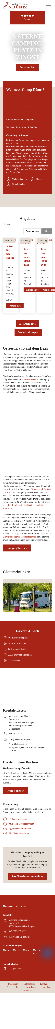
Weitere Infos (15, 306)
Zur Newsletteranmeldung (27, 876)
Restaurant (21, 127)
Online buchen (15, 790)
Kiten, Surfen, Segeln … (10, 254)
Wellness (10, 127)
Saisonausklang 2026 (27, 257)
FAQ (8, 987)
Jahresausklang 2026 (44, 257)
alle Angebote (27, 323)
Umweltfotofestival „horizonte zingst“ (20, 537)
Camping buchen (16, 547)
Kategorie (7, 224)
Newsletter (27, 990)
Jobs (18, 987)
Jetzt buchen (27, 67)
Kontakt (43, 984)
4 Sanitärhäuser (29, 379)
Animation (32, 127)
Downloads (31, 987)
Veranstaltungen (28, 332)
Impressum (13, 984)
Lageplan (45, 987)
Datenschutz (29, 984)
